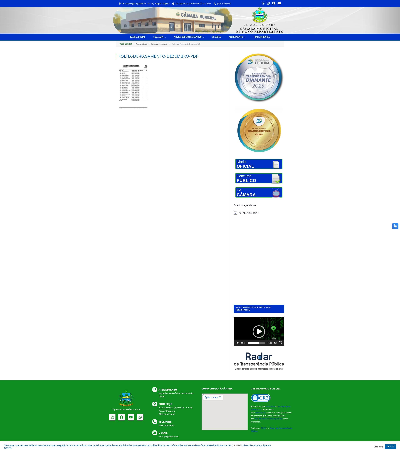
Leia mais (237, 445)
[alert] (259, 213)
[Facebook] (273, 3)
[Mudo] (275, 342)
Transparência (261, 37)
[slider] (256, 343)
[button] (259, 331)
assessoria (260, 412)
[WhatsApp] (263, 3)
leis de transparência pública (268, 418)
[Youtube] (131, 417)
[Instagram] (268, 3)
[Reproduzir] (237, 342)
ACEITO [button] (390, 446)
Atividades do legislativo (188, 37)
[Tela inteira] (280, 342)
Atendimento (236, 37)
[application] (259, 331)
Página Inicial (137, 37)
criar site (270, 406)
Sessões (216, 37)
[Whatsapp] (140, 417)
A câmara (158, 37)
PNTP (263, 428)
